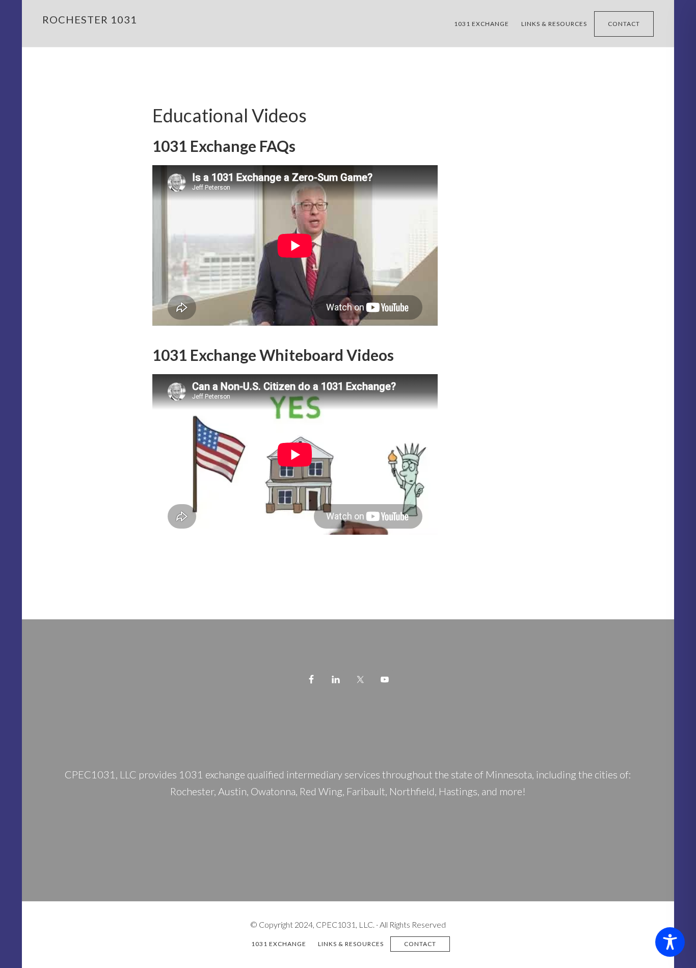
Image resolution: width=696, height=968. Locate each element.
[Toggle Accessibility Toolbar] (670, 942)
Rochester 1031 (89, 19)
